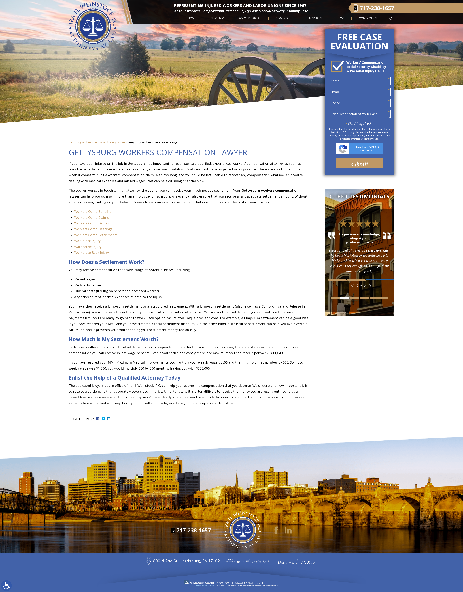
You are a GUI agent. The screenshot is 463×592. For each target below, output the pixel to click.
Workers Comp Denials (92, 223)
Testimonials (312, 18)
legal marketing (244, 585)
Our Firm (217, 18)
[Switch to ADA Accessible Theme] (6, 585)
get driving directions (253, 561)
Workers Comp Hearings (93, 229)
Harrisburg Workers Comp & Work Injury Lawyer (97, 142)
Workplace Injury (87, 241)
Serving (282, 18)
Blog (340, 18)
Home (192, 18)
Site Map (307, 562)
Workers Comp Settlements (96, 235)
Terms (369, 151)
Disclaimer (286, 562)
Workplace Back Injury (91, 252)
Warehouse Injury (87, 247)
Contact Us (368, 18)
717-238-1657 (194, 530)
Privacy (363, 151)
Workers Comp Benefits (92, 211)
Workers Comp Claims (91, 217)
